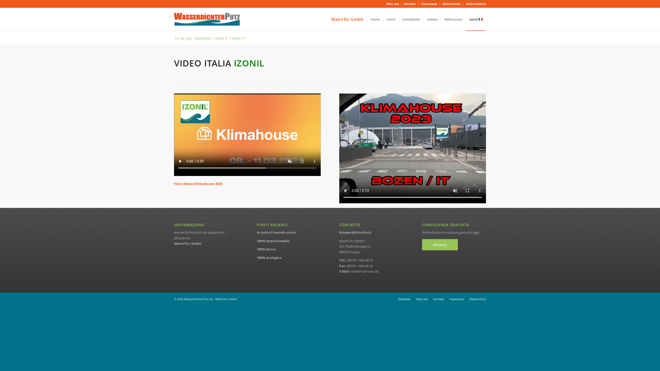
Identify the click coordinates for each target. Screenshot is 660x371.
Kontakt (410, 4)
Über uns (392, 4)
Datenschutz (451, 4)
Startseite (202, 38)
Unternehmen (476, 4)
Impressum (429, 4)
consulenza (450, 232)
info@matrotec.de (365, 271)
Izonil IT (221, 38)
